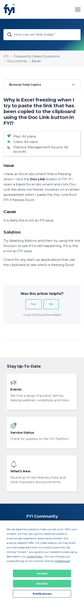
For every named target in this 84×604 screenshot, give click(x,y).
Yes (33, 304)
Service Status (22, 433)
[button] (42, 85)
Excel (36, 61)
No (51, 304)
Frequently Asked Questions (36, 56)
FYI (6, 56)
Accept (42, 573)
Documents (17, 61)
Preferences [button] (62, 561)
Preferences (42, 593)
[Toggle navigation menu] (77, 9)
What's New (20, 471)
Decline (42, 583)
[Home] (9, 9)
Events (16, 389)
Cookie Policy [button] (34, 556)
